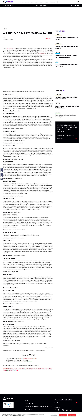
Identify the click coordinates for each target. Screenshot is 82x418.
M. (5, 37)
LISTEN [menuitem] (36, 2)
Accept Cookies (72, 415)
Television (59, 34)
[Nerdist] (8, 2)
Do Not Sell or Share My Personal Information (38, 406)
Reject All (62, 415)
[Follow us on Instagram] (63, 410)
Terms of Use (28, 409)
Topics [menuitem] (36, 5)
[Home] (8, 399)
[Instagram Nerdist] (8, 5)
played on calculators (26, 361)
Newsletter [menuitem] (43, 5)
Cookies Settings (54, 415)
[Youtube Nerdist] (10, 5)
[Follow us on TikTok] (71, 410)
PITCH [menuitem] (46, 2)
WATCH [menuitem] (27, 2)
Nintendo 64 (22, 368)
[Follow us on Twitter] (59, 410)
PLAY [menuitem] (32, 2)
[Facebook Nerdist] (3, 5)
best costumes (28, 358)
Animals (58, 112)
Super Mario (40, 368)
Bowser (10, 368)
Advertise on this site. (8, 406)
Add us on (47, 39)
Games (5, 28)
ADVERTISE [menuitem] (52, 2)
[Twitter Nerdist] (5, 5)
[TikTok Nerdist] (13, 5)
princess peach (31, 368)
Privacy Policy (29, 403)
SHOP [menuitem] (41, 2)
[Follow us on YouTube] (67, 410)
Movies (58, 52)
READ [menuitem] (21, 2)
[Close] (80, 415)
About (26, 400)
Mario (16, 368)
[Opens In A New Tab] (8, 404)
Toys (57, 61)
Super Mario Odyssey (11, 48)
